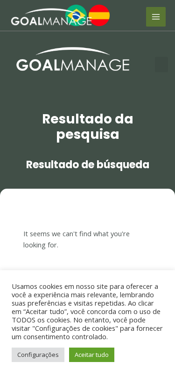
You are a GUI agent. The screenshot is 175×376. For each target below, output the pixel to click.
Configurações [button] (38, 354)
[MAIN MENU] (156, 17)
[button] (161, 64)
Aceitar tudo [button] (92, 354)
